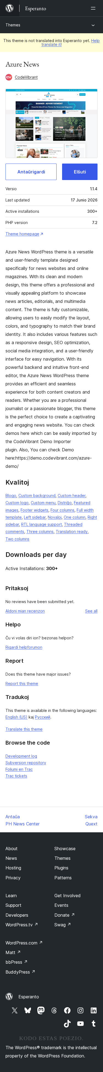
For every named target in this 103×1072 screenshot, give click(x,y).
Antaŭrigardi (31, 172)
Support (13, 905)
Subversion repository (25, 762)
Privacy (13, 877)
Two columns (17, 539)
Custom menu (43, 502)
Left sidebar (35, 517)
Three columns (40, 531)
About (11, 848)
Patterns (63, 877)
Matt (13, 952)
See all (91, 611)
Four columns (62, 510)
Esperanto (28, 996)
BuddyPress (20, 972)
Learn (11, 895)
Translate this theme (24, 729)
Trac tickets (16, 775)
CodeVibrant (26, 77)
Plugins (61, 868)
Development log (21, 756)
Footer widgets (34, 510)
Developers (16, 915)
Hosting (13, 868)
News (11, 858)
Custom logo (17, 502)
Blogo (10, 495)
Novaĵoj (55, 517)
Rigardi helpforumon (23, 647)
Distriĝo (65, 502)
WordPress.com (24, 943)
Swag (62, 924)
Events (61, 905)
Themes (12, 25)
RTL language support (41, 524)
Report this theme (21, 683)
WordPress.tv (21, 924)
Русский (42, 717)
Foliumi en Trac (19, 769)
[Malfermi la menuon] (94, 8)
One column (74, 517)
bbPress (16, 962)
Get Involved (67, 895)
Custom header (71, 495)
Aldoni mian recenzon (25, 611)
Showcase (65, 848)
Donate (64, 915)
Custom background (36, 495)
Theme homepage (22, 233)
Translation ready (72, 531)
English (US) (16, 717)
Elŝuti (80, 172)
